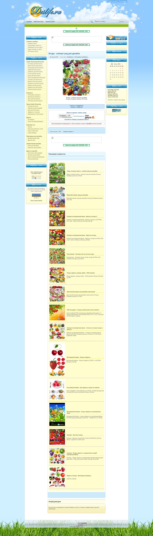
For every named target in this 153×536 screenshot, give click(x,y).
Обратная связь (39, 21)
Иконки (29, 127)
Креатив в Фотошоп (33, 110)
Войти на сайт (112, 1)
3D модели (30, 119)
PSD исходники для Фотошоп (36, 77)
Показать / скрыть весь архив (116, 100)
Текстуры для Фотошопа (34, 101)
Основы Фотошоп (32, 106)
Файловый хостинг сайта (34, 47)
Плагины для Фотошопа (34, 79)
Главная (29, 21)
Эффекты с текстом (33, 112)
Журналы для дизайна (34, 147)
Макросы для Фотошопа (34, 81)
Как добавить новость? (34, 45)
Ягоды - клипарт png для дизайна (64, 54)
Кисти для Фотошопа (33, 75)
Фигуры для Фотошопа (34, 85)
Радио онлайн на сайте (34, 49)
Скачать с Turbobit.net (76, 105)
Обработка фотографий (34, 108)
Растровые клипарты (33, 95)
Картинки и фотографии (34, 153)
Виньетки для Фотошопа (34, 65)
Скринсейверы (32, 133)
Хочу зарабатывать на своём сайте (36, 172)
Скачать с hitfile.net (76, 107)
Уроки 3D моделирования (35, 121)
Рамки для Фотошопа (33, 69)
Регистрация (123, 1)
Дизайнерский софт (33, 138)
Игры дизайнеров (32, 159)
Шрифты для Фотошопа (34, 87)
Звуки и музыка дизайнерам (35, 157)
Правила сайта (50, 21)
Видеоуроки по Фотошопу (35, 114)
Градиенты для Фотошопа (35, 83)
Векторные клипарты (33, 97)
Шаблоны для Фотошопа (34, 71)
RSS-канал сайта (32, 51)
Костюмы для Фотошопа (34, 63)
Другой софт (31, 140)
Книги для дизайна (33, 145)
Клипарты (70, 57)
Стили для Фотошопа (34, 73)
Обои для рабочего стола (35, 129)
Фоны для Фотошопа (33, 99)
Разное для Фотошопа (34, 89)
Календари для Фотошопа (35, 67)
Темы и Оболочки (32, 131)
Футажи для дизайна (33, 155)
